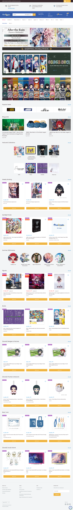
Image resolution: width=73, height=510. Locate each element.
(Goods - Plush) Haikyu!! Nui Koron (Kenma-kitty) (57, 399)
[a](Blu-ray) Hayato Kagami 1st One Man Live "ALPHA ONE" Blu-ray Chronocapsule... (36, 238)
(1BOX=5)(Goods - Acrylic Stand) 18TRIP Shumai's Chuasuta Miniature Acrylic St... (13, 471)
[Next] (71, 196)
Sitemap (3, 493)
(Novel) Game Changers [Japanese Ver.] (33, 201)
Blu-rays (41, 19)
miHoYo (4, 295)
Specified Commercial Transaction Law (25, 492)
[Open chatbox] (70, 507)
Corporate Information (6, 491)
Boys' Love (5, 203)
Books (61, 19)
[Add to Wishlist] (22, 184)
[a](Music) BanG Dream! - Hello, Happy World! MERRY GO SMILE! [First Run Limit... (12, 238)
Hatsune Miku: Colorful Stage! (54, 240)
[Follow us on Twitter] (68, 504)
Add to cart (14, 208)
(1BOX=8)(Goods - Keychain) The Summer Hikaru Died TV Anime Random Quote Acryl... (58, 435)
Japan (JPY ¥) (5, 502)
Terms (20, 487)
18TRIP (4, 366)
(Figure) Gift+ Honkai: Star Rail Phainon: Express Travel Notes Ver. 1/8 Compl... (12, 293)
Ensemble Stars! (28, 331)
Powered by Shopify (5, 506)
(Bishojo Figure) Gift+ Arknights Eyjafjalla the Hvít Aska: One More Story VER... (59, 293)
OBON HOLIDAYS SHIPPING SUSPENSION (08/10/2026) (11, 1)
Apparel (35, 19)
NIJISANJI (27, 240)
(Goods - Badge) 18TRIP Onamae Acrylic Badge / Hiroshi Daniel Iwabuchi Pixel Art (58, 364)
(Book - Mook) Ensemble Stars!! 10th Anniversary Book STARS (35, 329)
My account (50, 15)
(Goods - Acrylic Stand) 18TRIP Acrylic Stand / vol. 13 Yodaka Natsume (59, 471)
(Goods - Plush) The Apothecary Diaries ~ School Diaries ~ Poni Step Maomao (36, 400)
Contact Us (38, 489)
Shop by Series (16, 19)
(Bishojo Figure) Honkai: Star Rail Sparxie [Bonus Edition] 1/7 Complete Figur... (36, 293)
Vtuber (50, 329)
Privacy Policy (21, 489)
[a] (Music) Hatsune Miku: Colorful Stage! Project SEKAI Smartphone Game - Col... (58, 238)
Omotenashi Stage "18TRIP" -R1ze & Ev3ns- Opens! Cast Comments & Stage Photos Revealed (12, 134)
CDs (51, 19)
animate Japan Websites (6, 489)
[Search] (34, 14)
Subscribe (68, 1)
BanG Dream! (5, 240)
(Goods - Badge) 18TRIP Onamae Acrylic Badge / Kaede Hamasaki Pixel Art (12, 364)
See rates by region (11, 8)
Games (57, 19)
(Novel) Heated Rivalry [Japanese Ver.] (9, 201)
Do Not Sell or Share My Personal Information (25, 495)
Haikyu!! (50, 400)
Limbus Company (51, 204)
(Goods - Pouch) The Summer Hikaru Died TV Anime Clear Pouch (13, 435)
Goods (29, 19)
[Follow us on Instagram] (70, 504)
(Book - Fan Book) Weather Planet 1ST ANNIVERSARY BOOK (59, 328)
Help (10, 23)
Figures (23, 19)
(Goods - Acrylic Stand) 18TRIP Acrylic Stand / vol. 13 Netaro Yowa (36, 471)
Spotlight (9, 19)
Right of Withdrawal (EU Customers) (25, 497)
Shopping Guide (39, 487)
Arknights (50, 295)
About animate (5, 487)
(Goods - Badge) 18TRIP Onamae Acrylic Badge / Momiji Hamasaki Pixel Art (35, 364)
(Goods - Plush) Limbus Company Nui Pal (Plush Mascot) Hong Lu (58, 202)
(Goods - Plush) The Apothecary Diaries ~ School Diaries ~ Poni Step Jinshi (13, 400)
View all (69, 104)
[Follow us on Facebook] (65, 504)
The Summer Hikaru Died (7, 437)
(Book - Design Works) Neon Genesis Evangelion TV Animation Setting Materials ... (12, 329)
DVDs (47, 19)
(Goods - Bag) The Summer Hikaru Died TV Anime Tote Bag (36, 434)
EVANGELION (5, 331)
